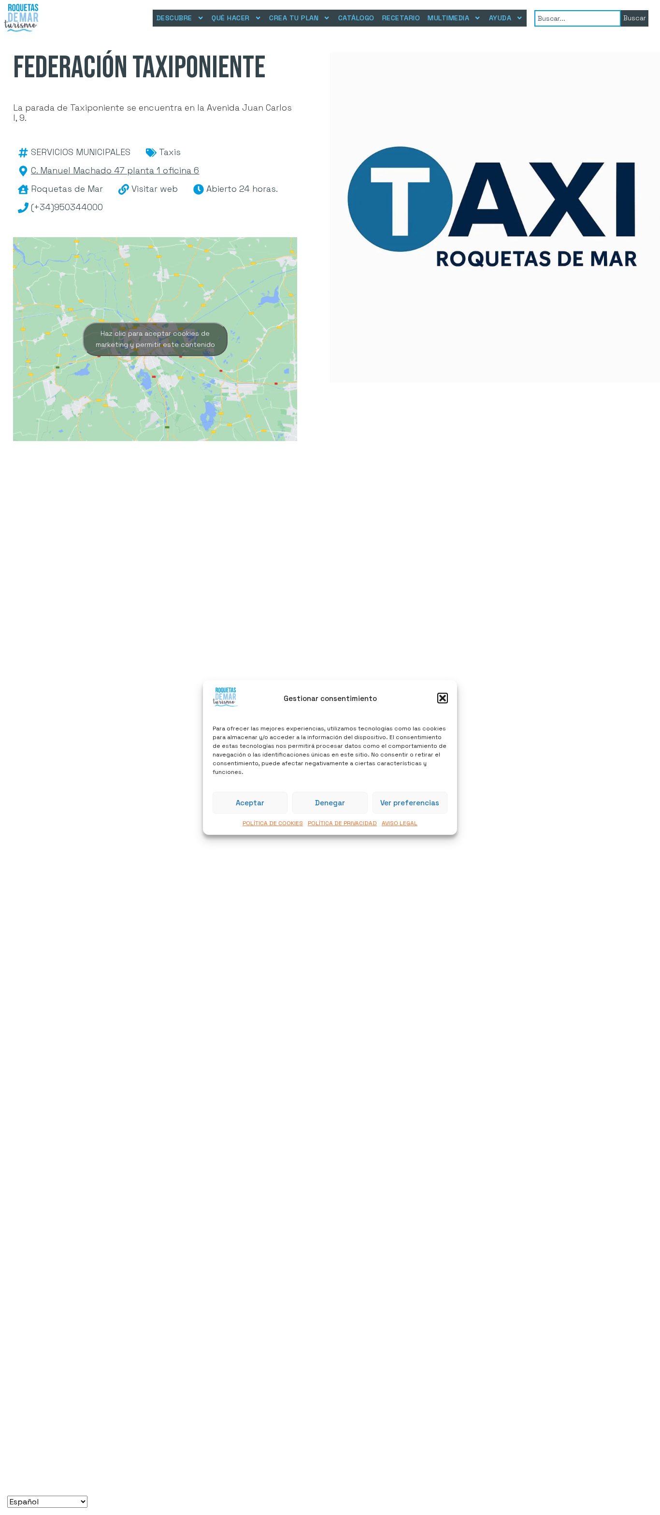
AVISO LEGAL (399, 824)
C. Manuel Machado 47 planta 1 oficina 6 (115, 170)
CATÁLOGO (356, 18)
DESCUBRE (174, 18)
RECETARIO (401, 18)
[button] (442, 698)
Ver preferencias (409, 802)
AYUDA (500, 18)
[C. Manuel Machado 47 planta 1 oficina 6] (23, 171)
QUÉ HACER (231, 18)
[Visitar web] (123, 189)
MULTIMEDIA (448, 18)
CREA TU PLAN (293, 18)
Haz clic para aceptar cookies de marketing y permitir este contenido (155, 339)
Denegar (330, 802)
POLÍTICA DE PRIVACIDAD (342, 824)
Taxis (170, 151)
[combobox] (577, 18)
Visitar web (154, 188)
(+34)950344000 (67, 207)
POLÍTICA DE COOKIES (273, 824)
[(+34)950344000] (23, 207)
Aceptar (250, 802)
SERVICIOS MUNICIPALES (80, 151)
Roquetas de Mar (67, 188)
